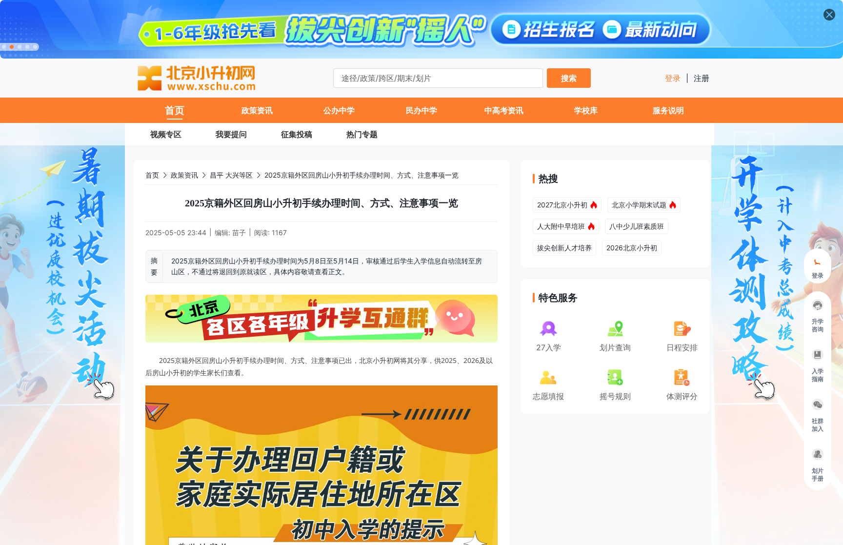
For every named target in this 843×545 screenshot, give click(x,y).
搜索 (569, 78)
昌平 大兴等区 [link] (231, 175)
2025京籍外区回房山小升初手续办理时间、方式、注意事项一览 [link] (361, 175)
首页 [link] (152, 175)
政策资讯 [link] (184, 175)
